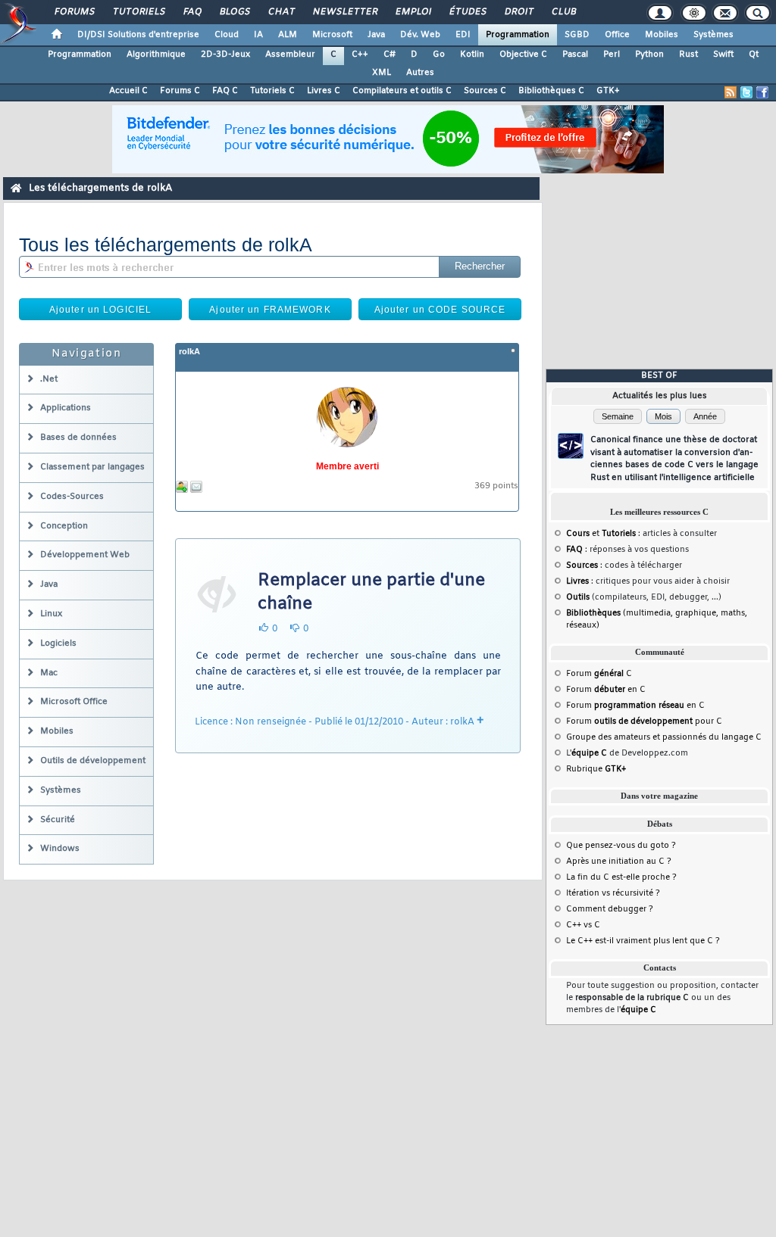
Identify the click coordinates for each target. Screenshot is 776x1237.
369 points (496, 486)
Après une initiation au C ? (618, 861)
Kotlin (472, 54)
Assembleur (290, 54)
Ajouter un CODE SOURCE (440, 309)
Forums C (180, 91)
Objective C (523, 54)
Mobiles (661, 35)
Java (376, 35)
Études (467, 12)
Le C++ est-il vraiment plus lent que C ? (643, 941)
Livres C (323, 91)
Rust (688, 54)
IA (258, 35)
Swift (723, 54)
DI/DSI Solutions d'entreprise (138, 35)
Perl (611, 54)
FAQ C (225, 91)
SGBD (577, 35)
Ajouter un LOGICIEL (100, 309)
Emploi (412, 12)
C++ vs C (583, 925)
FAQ (191, 12)
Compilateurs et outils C (402, 91)
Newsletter (344, 12)
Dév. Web (420, 35)
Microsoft (332, 35)
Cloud (226, 35)
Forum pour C (644, 721)
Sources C (485, 91)
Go (439, 54)
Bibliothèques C (551, 91)
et (601, 533)
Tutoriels (138, 12)
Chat (281, 12)
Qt (754, 54)
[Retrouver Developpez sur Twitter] (746, 92)
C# (389, 54)
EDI (463, 35)
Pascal (575, 54)
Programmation (517, 35)
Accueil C (128, 91)
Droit (518, 12)
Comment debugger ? (609, 909)
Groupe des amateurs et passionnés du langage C (664, 737)
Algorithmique (156, 54)
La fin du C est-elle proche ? (621, 877)
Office (617, 35)
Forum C (599, 673)
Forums (73, 12)
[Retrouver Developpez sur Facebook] (762, 92)
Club (563, 12)
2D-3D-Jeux (225, 54)
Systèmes (713, 35)
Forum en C (606, 689)
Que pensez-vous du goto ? (621, 845)
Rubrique (596, 769)
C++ (360, 54)
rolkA (189, 351)
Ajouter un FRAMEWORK (269, 309)
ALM (287, 35)
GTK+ (608, 91)
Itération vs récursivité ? (613, 893)
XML (381, 72)
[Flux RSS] (730, 92)
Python (649, 54)
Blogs (234, 12)
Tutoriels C (272, 91)
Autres (420, 72)
